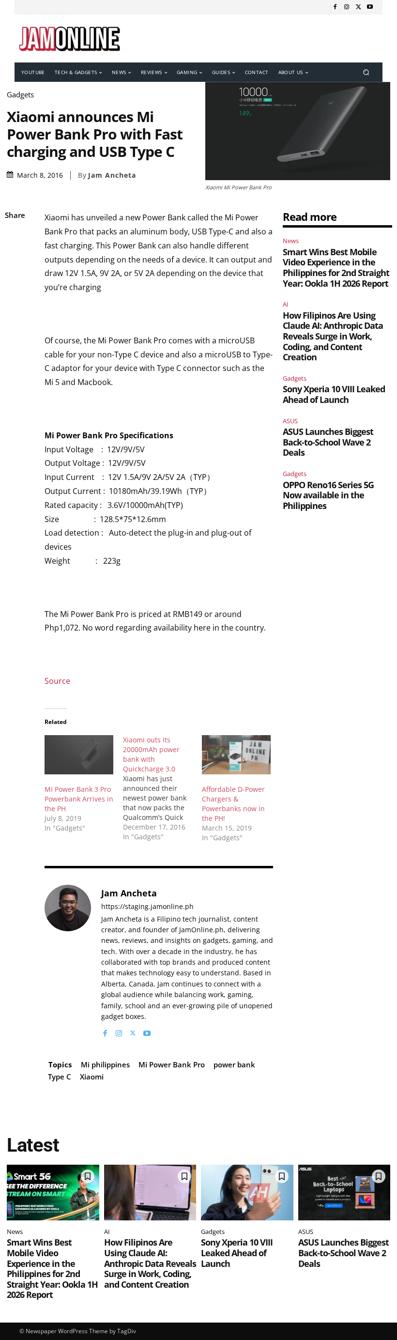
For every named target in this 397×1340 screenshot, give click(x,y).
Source (57, 681)
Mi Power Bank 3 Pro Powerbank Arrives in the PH (79, 799)
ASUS (290, 420)
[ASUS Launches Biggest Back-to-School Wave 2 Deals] (344, 1192)
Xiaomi (92, 1076)
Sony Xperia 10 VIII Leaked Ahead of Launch (334, 394)
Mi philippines (105, 1064)
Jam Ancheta (112, 175)
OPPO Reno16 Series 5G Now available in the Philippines (328, 495)
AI (286, 304)
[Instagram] (346, 7)
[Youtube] (370, 7)
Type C (59, 1076)
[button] (366, 72)
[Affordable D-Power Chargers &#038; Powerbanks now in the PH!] (236, 754)
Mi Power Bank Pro (171, 1064)
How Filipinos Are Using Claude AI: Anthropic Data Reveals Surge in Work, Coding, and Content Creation (333, 336)
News (291, 240)
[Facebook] (335, 7)
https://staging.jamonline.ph (147, 907)
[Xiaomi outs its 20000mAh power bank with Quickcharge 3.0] (162, 788)
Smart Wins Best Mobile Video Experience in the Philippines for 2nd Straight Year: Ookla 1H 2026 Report (336, 267)
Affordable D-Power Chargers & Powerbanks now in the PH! (233, 804)
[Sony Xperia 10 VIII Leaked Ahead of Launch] (247, 1192)
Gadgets (20, 94)
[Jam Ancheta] (68, 961)
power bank (234, 1064)
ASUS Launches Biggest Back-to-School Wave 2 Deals (328, 442)
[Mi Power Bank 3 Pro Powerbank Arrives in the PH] (79, 754)
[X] (358, 7)
